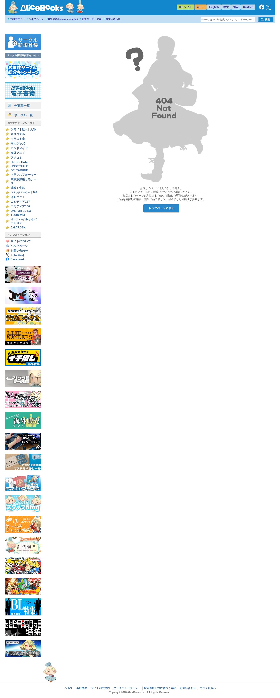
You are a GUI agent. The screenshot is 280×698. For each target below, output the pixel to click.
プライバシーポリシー (127, 688)
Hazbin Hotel (19, 162)
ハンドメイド (19, 148)
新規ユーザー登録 (91, 19)
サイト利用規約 (100, 688)
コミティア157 (20, 201)
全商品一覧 (20, 105)
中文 (226, 7)
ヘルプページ (36, 19)
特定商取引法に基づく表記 (160, 688)
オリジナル (18, 134)
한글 (236, 7)
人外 (33, 129)
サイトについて (21, 241)
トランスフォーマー (23, 174)
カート (201, 7)
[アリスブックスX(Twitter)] (268, 8)
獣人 (24, 129)
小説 (22, 187)
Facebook (18, 259)
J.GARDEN (18, 227)
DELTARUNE (19, 170)
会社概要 (81, 688)
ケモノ (15, 129)
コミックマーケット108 (24, 192)
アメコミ (16, 157)
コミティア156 (20, 206)
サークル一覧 (22, 115)
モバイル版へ (208, 688)
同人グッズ (18, 143)
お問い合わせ (113, 19)
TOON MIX (18, 215)
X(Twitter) (17, 255)
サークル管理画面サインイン (23, 55)
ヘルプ (69, 688)
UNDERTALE (19, 166)
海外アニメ (18, 152)
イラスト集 (18, 138)
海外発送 (63, 19)
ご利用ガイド (17, 19)
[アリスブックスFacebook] (261, 8)
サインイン (185, 7)
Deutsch (248, 7)
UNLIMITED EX (21, 210)
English (214, 7)
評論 (13, 187)
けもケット (18, 197)
